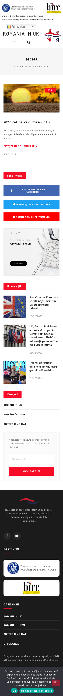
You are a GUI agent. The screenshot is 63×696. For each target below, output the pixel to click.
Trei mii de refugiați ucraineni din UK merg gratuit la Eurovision (43, 366)
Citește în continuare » (20, 146)
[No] (56, 683)
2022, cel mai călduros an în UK (27, 122)
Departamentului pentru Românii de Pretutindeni (35, 19)
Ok (14, 690)
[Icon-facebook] (7, 536)
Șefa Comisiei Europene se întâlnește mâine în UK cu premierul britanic (43, 302)
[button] (13, 43)
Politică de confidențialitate (36, 690)
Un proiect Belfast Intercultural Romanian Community (22, 16)
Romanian (18, 26)
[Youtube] (17, 536)
